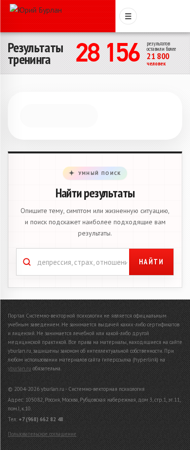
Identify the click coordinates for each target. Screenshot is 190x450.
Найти (151, 261)
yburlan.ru (19, 368)
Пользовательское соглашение (42, 433)
